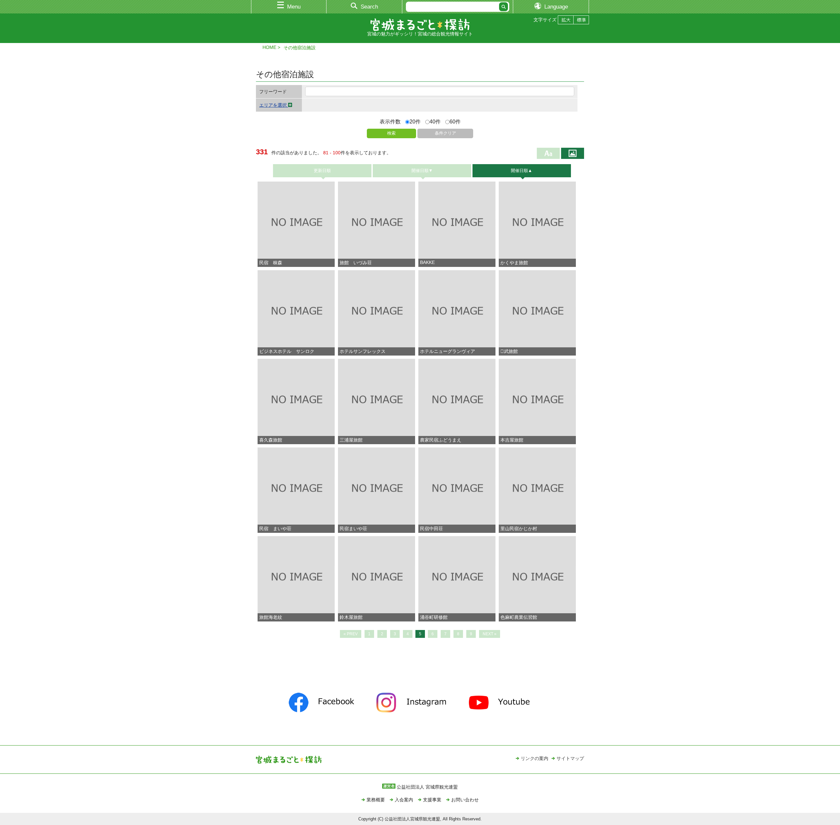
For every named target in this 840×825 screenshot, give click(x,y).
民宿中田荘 (431, 528)
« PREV (351, 634)
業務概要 (376, 799)
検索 (391, 133)
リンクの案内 (534, 758)
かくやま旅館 (514, 262)
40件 (435, 121)
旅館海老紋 (270, 617)
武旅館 (509, 351)
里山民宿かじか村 (518, 528)
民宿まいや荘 (353, 528)
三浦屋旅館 (351, 440)
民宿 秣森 (270, 262)
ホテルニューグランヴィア (447, 351)
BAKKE (427, 262)
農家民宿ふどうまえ (440, 440)
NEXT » (489, 634)
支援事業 (432, 799)
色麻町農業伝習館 (518, 617)
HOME (269, 47)
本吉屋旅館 (511, 440)
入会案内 (404, 799)
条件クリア (445, 133)
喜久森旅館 (270, 440)
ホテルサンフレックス (363, 351)
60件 (455, 121)
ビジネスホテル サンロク (286, 351)
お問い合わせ (465, 799)
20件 (415, 121)
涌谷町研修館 (434, 617)
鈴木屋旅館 (351, 617)
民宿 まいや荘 (275, 528)
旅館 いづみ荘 (356, 262)
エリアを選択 (273, 105)
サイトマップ (570, 758)
